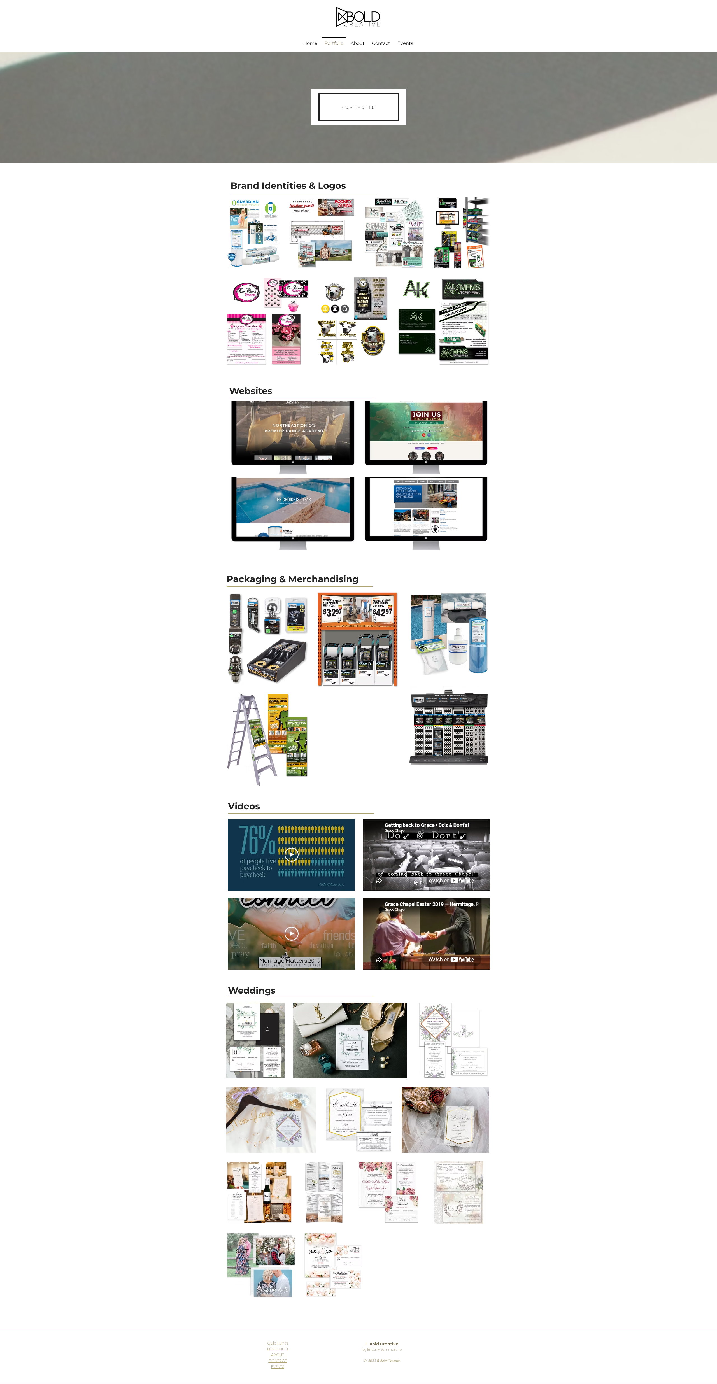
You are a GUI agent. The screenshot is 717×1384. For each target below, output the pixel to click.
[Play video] (292, 855)
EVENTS (277, 1366)
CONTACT (277, 1361)
